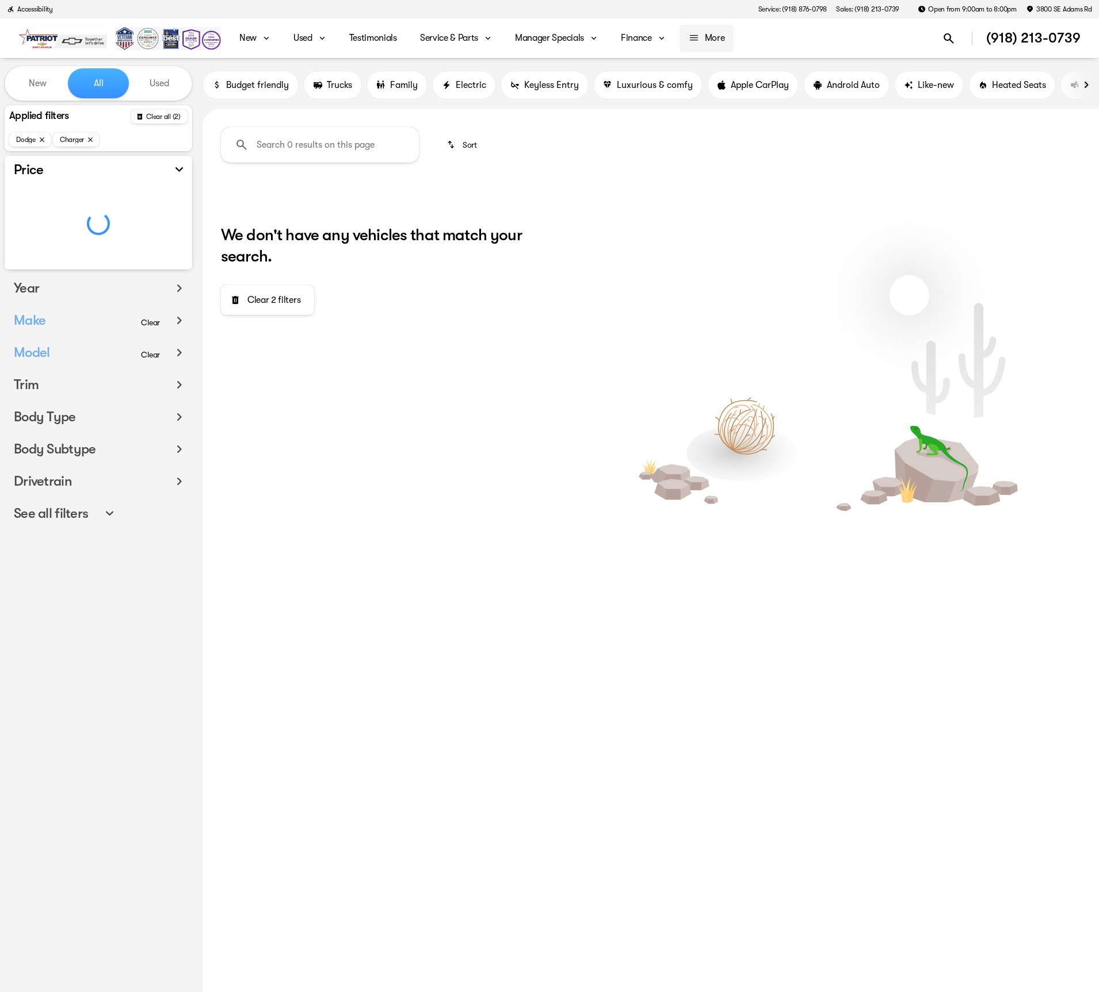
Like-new (936, 85)
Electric (471, 85)
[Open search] (949, 38)
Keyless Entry (551, 85)
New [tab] (38, 83)
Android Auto (853, 85)
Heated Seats (1019, 85)
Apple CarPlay (760, 85)
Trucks (339, 85)
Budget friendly (257, 85)
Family (404, 85)
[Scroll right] (1086, 85)
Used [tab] (159, 83)
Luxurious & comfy (655, 85)
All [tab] (99, 83)
